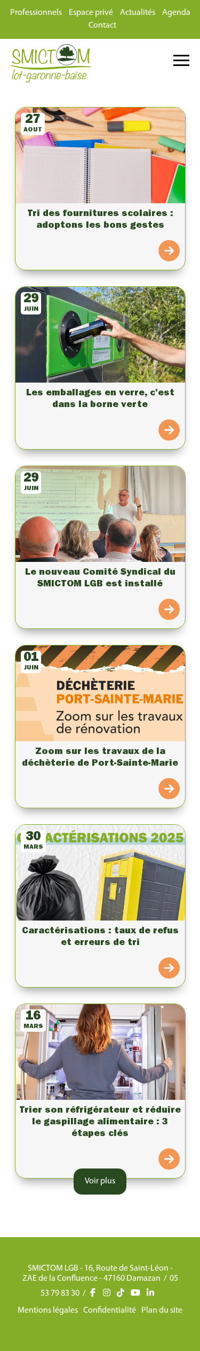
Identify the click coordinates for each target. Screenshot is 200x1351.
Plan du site (161, 1310)
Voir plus (100, 1181)
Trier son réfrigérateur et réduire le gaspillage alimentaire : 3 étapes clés (100, 1122)
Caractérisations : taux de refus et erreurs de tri (100, 937)
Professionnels (36, 13)
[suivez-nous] (96, 1293)
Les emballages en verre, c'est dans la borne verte (100, 399)
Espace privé (91, 13)
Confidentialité (109, 1310)
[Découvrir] (169, 252)
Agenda (176, 13)
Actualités (137, 13)
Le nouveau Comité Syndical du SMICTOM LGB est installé (100, 579)
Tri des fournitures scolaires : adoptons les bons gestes (100, 220)
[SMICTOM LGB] (51, 80)
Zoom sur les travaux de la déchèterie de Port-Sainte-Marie (100, 758)
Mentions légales (48, 1310)
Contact (102, 25)
